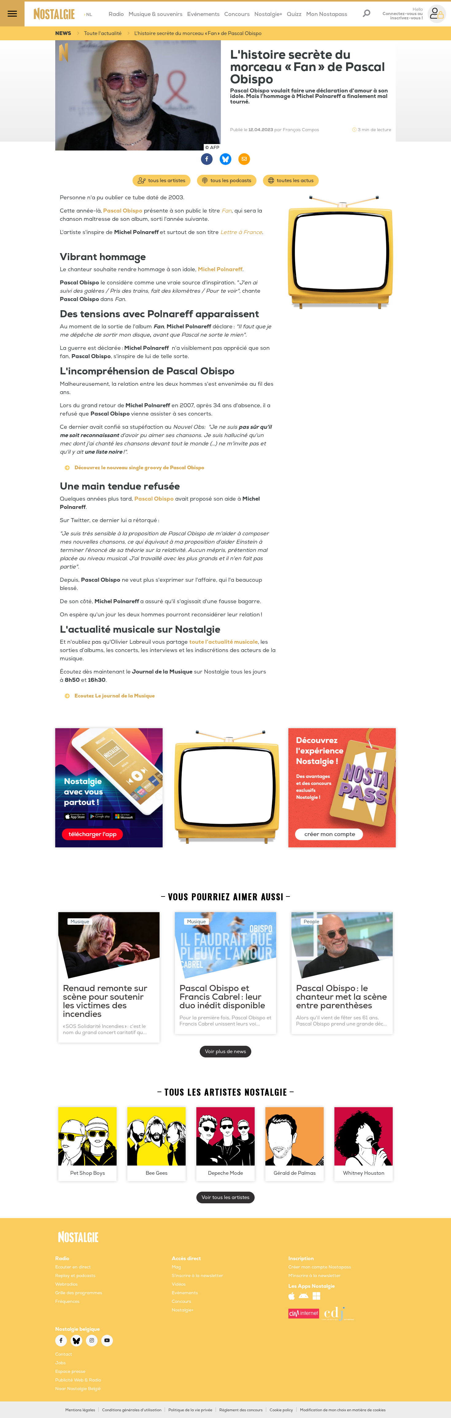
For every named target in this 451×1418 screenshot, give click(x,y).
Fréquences (67, 1301)
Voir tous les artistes (225, 1197)
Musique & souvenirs (156, 14)
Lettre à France (241, 232)
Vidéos (179, 1284)
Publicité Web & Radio (78, 1380)
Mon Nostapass (326, 14)
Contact (63, 1354)
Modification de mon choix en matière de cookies (343, 1410)
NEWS (63, 33)
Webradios (66, 1284)
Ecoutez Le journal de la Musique (115, 696)
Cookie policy (281, 1410)
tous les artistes (166, 181)
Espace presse (70, 1371)
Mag (176, 1267)
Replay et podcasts (75, 1275)
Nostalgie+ (268, 14)
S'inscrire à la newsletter (197, 1275)
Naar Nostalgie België (78, 1388)
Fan (227, 210)
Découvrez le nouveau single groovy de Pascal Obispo (139, 468)
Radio (116, 14)
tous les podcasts (230, 181)
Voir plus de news (225, 1052)
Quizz (294, 14)
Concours (237, 14)
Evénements (203, 14)
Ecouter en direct (73, 1267)
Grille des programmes (78, 1292)
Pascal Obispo (122, 210)
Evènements (185, 1292)
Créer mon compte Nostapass (319, 1267)
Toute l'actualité (102, 33)
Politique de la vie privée (190, 1410)
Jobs (60, 1362)
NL (88, 14)
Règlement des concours (241, 1410)
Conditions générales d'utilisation (131, 1410)
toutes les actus (295, 181)
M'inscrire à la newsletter (314, 1275)
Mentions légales (80, 1410)
